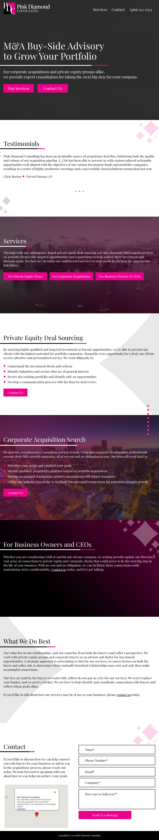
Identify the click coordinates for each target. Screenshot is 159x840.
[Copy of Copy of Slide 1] (83, 191)
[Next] (153, 174)
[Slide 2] (79, 191)
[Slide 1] (75, 191)
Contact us (58, 569)
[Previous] (6, 174)
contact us (124, 694)
